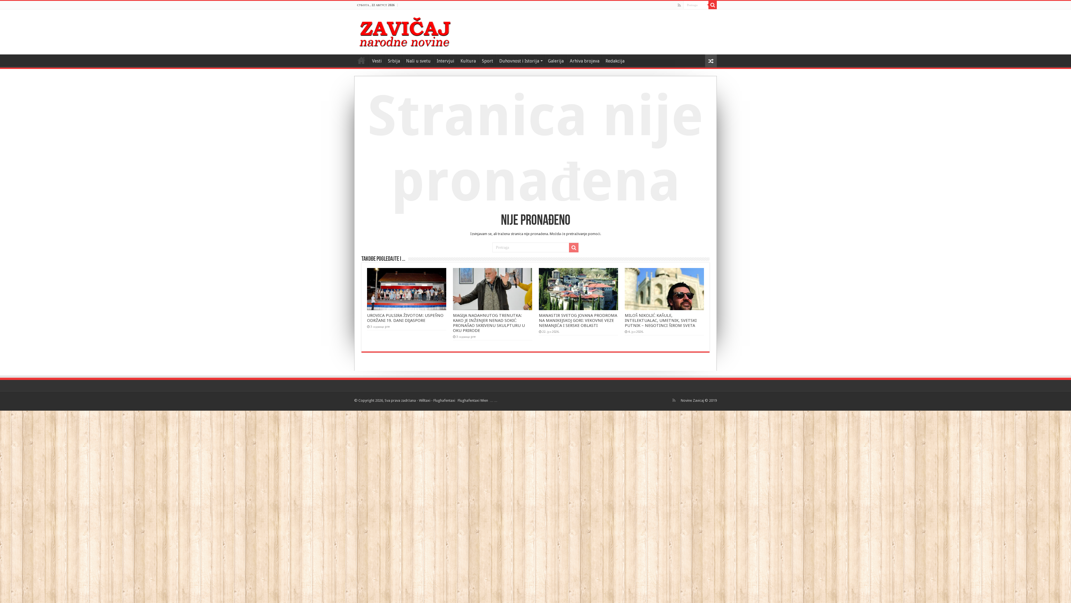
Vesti (377, 61)
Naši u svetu (418, 61)
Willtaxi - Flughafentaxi (437, 400)
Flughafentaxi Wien (473, 400)
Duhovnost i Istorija (519, 61)
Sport (487, 61)
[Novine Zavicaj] (404, 31)
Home (361, 60)
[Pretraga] (712, 5)
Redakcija (615, 61)
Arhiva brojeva (584, 61)
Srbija (394, 61)
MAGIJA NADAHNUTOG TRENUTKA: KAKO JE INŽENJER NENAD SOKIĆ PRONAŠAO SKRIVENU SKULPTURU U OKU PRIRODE (489, 323)
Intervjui (445, 61)
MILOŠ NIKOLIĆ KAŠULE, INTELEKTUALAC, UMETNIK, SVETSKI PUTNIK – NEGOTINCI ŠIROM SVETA (661, 320)
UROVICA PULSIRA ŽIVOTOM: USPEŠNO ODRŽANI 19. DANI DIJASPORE (405, 318)
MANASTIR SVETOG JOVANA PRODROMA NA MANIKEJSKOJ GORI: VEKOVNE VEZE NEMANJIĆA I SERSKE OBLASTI (578, 320)
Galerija (556, 61)
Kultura (468, 61)
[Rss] (679, 5)
